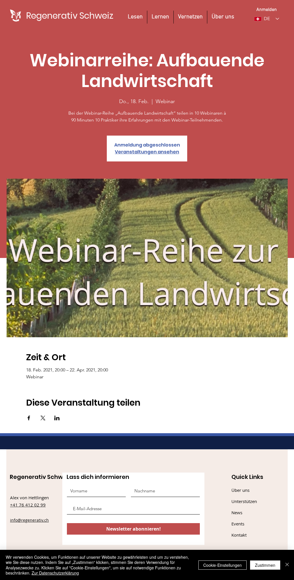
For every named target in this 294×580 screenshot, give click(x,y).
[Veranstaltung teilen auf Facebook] (29, 418)
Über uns (240, 490)
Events (237, 524)
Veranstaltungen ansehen (147, 152)
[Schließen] (287, 564)
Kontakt (239, 535)
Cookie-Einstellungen (222, 565)
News (236, 512)
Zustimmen (265, 565)
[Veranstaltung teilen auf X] (43, 418)
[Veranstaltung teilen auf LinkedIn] (57, 418)
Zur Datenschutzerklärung (55, 573)
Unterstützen (244, 501)
